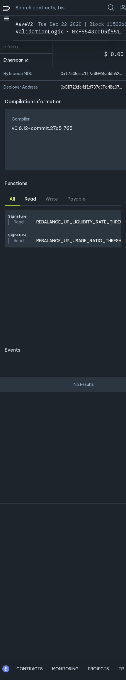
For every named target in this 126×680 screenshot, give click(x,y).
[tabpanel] (63, 274)
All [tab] (12, 199)
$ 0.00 (114, 54)
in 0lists (11, 47)
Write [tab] (51, 199)
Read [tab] (30, 199)
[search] (111, 8)
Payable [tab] (76, 199)
